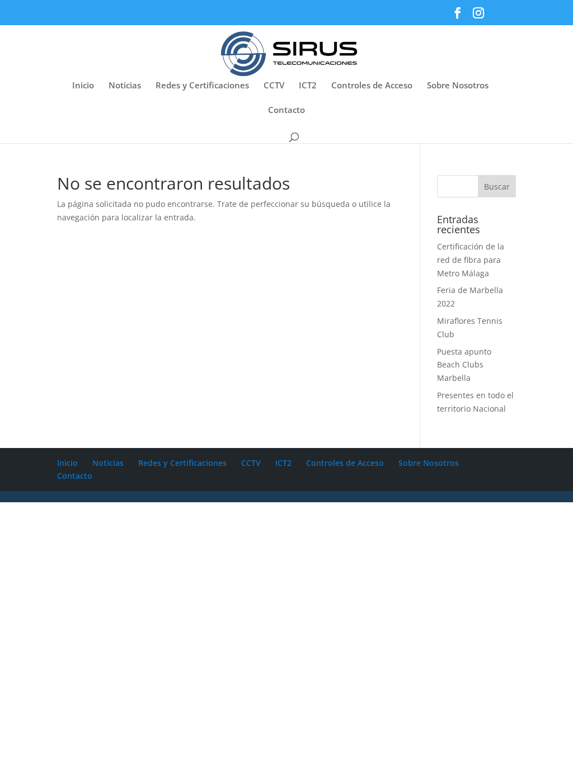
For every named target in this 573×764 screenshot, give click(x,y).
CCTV (274, 86)
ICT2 (308, 86)
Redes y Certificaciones (202, 86)
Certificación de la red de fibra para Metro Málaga (470, 260)
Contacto (286, 110)
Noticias (125, 86)
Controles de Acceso (371, 86)
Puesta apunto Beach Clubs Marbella (464, 365)
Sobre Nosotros (458, 86)
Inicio (83, 86)
